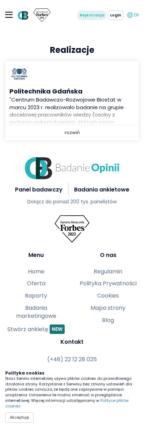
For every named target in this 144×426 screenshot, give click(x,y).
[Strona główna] (22, 15)
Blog (108, 320)
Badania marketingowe (36, 312)
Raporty (36, 296)
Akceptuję (19, 417)
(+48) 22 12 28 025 (72, 359)
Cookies (108, 296)
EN (136, 15)
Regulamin (108, 271)
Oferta (36, 283)
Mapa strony (108, 308)
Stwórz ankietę (35, 329)
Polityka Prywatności (108, 283)
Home (36, 271)
